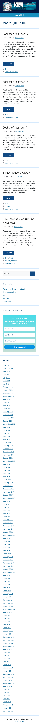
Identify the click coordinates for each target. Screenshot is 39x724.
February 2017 (8, 520)
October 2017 (8, 495)
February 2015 (8, 594)
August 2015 (7, 575)
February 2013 (8, 668)
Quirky (5, 295)
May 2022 (6, 378)
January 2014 (8, 634)
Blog (6, 69)
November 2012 (8, 677)
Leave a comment (11, 72)
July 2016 (6, 541)
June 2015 (6, 581)
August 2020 (7, 399)
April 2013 (6, 662)
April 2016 (6, 551)
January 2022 (8, 390)
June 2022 (6, 375)
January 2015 (8, 597)
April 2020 (6, 405)
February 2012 (8, 705)
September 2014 (9, 609)
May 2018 (6, 473)
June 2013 (6, 655)
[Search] (32, 274)
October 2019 (8, 421)
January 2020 (8, 415)
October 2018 (8, 458)
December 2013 (8, 637)
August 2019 (7, 427)
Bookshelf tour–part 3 (15, 34)
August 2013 (7, 649)
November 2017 (8, 492)
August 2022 (7, 372)
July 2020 (6, 402)
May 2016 (6, 547)
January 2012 (8, 708)
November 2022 (9, 368)
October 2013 (8, 643)
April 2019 (6, 439)
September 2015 (9, 572)
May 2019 (6, 436)
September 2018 (9, 461)
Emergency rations (9, 292)
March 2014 (7, 628)
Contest (12, 258)
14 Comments (10, 263)
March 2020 (7, 409)
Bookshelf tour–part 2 (15, 82)
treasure (14, 261)
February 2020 (8, 412)
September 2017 (9, 498)
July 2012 (6, 689)
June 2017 (6, 507)
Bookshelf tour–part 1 (15, 127)
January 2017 (8, 523)
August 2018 (7, 464)
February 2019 (8, 446)
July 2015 (6, 578)
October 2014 (8, 606)
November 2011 (8, 711)
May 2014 (6, 622)
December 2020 (9, 393)
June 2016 (6, 544)
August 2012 (7, 686)
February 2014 (8, 631)
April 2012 (6, 699)
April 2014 (6, 625)
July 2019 (6, 430)
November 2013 (8, 640)
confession (7, 301)
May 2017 (6, 510)
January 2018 (8, 486)
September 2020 (9, 396)
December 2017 (8, 489)
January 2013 (8, 671)
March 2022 (7, 384)
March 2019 (7, 443)
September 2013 (9, 646)
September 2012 (9, 683)
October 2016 (8, 532)
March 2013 (7, 665)
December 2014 (8, 600)
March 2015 (7, 591)
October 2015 (8, 569)
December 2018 (8, 452)
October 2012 (8, 680)
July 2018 (6, 467)
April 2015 (6, 588)
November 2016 (8, 529)
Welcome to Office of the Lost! (14, 289)
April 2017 (6, 513)
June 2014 (6, 618)
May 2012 (6, 696)
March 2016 (7, 554)
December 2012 (8, 674)
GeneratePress (19, 721)
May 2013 (6, 659)
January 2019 (8, 449)
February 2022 (8, 387)
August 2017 (7, 501)
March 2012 (7, 702)
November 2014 (8, 603)
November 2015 (8, 566)
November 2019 (8, 418)
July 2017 (6, 504)
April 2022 (6, 381)
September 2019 (9, 424)
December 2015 (8, 563)
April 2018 (6, 476)
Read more (9, 64)
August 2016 (7, 538)
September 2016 (9, 535)
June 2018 (6, 470)
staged (7, 206)
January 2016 (8, 560)
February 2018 (8, 483)
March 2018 (7, 480)
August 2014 (7, 612)
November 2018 (8, 455)
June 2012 (6, 693)
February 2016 (8, 557)
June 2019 (6, 433)
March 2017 (7, 517)
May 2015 (6, 584)
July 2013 (6, 652)
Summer (6, 298)
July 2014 (6, 615)
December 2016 (8, 526)
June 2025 (6, 365)
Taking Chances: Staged (16, 173)
